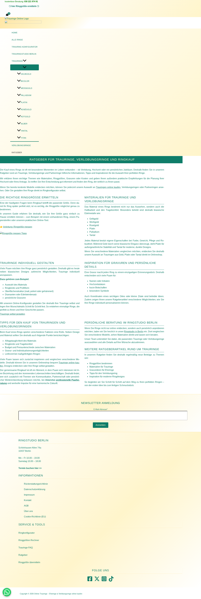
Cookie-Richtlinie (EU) (35, 516)
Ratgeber (17, 152)
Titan (23, 138)
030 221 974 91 (31, 1)
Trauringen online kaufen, (108, 187)
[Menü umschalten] (24, 67)
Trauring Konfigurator (24, 47)
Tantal (24, 131)
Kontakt (27, 500)
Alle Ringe (17, 40)
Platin (24, 102)
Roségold (26, 109)
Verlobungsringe (21, 145)
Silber (24, 124)
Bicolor (25, 81)
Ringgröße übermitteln (29, 562)
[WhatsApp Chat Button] (7, 592)
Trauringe (17, 61)
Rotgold (25, 116)
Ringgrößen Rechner (28, 540)
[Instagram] (104, 581)
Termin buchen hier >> (30, 468)
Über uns (28, 511)
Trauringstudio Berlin (24, 54)
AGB (26, 506)
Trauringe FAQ (25, 547)
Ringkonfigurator (26, 533)
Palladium (26, 95)
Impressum (29, 495)
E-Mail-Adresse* (100, 409)
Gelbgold (26, 74)
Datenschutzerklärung (34, 489)
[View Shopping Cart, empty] (7, 15)
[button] (24, 6)
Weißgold (26, 88)
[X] (97, 581)
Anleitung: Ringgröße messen (17, 227)
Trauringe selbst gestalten (12, 314)
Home (14, 33)
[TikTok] (111, 581)
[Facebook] (90, 581)
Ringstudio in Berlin (133, 331)
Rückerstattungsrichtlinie (36, 484)
